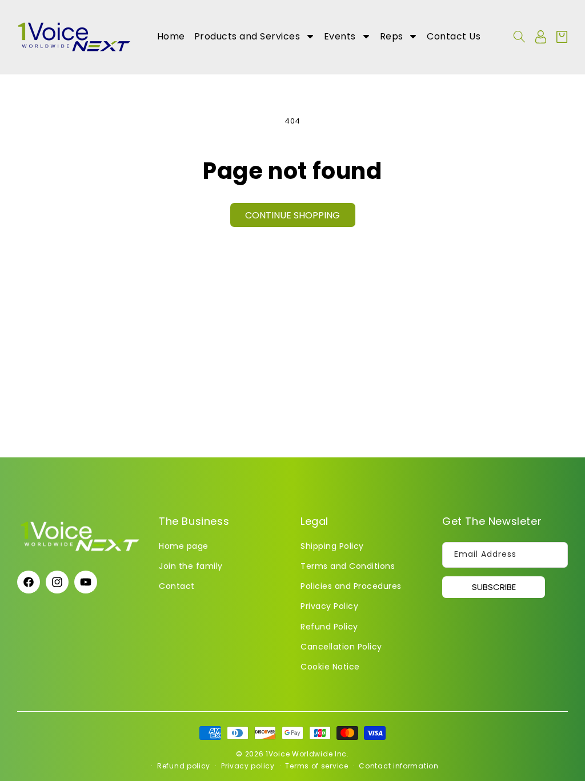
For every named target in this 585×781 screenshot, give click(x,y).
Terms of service (316, 766)
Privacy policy (248, 766)
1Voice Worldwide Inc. (307, 754)
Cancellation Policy (341, 646)
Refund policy (183, 766)
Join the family (191, 566)
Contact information (398, 766)
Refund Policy (329, 626)
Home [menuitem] (171, 36)
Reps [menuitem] (391, 36)
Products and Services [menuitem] (247, 36)
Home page (184, 546)
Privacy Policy (329, 606)
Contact (177, 586)
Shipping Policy (332, 546)
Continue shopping (292, 215)
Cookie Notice (330, 666)
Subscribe (494, 587)
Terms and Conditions (347, 566)
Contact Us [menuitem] (453, 36)
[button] (519, 36)
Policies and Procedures (351, 586)
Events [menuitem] (340, 36)
